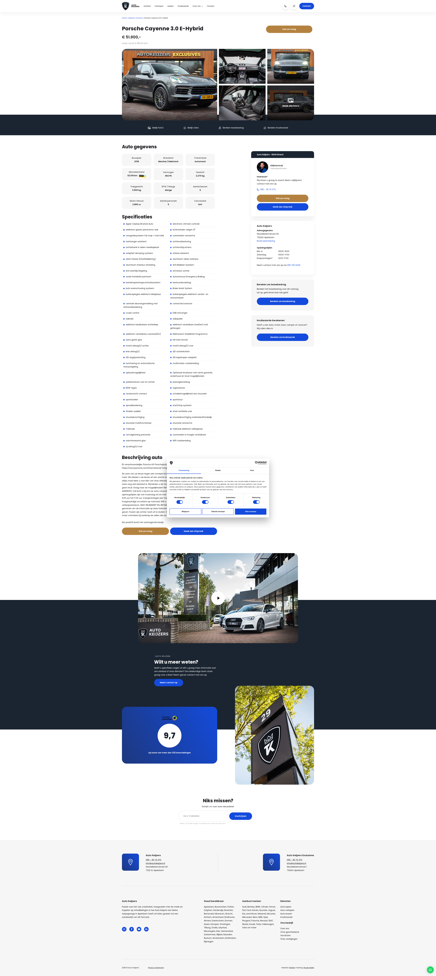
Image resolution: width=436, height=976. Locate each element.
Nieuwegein (209, 931)
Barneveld (209, 913)
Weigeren (185, 511)
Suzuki (252, 924)
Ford (249, 910)
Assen (207, 924)
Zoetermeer (210, 934)
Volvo (245, 927)
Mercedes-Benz (250, 917)
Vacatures (285, 935)
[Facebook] (131, 929)
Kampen (215, 924)
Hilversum (219, 913)
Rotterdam (230, 938)
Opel (265, 917)
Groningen (225, 924)
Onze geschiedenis (289, 932)
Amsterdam (218, 938)
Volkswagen (268, 924)
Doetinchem (218, 920)
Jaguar (271, 910)
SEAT (271, 920)
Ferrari (272, 906)
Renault (264, 920)
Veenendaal (227, 931)
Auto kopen (285, 906)
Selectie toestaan (218, 511)
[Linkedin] (146, 929)
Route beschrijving (266, 241)
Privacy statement (156, 967)
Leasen (170, 6)
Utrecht (228, 913)
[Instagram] (124, 929)
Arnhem (208, 917)
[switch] (205, 502)
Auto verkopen (287, 910)
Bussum (208, 938)
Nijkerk (219, 934)
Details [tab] (218, 470)
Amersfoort (218, 917)
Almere (207, 920)
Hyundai (263, 910)
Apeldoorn (209, 906)
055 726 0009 (293, 265)
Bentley (251, 906)
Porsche (139, 18)
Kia (243, 913)
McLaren (271, 913)
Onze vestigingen (288, 939)
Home (124, 18)
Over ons (197, 6)
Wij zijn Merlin (308, 967)
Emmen (228, 920)
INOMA (292, 967)
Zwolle (214, 927)
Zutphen (208, 910)
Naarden (227, 934)
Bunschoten (221, 906)
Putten (230, 906)
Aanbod (147, 6)
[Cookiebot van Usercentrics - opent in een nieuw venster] (257, 463)
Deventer (228, 910)
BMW (258, 906)
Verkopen (159, 6)
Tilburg (207, 927)
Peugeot (246, 920)
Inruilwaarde (183, 6)
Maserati (262, 913)
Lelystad (222, 927)
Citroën (264, 906)
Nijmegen (208, 941)
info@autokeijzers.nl (155, 863)
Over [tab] (252, 470)
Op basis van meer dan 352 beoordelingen (169, 752)
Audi (244, 906)
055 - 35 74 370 (153, 859)
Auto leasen (286, 913)
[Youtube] (139, 929)
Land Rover (251, 913)
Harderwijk (218, 910)
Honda (255, 910)
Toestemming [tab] (183, 470)
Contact (210, 6)
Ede (218, 931)
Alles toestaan (250, 511)
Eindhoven (229, 917)
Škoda (245, 924)
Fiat (244, 910)
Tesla (258, 924)
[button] (430, 969)
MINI (260, 917)
